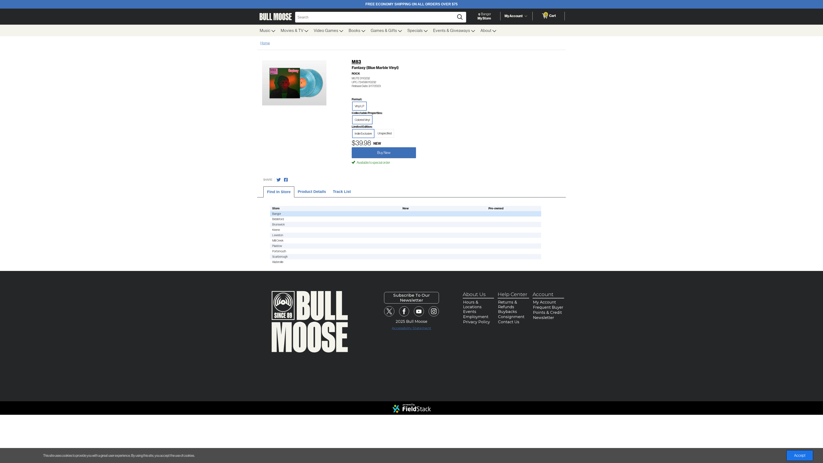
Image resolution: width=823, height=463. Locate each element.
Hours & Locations (472, 304)
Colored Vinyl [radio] (362, 120)
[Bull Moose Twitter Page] (389, 311)
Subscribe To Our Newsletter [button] (411, 298)
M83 (356, 62)
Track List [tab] (342, 191)
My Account (514, 16)
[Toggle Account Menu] (525, 16)
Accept (799, 455)
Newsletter (543, 317)
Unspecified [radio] (385, 133)
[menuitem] (267, 30)
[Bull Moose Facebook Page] (404, 311)
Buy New (383, 152)
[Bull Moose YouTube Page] (418, 311)
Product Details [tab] (312, 191)
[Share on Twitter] (278, 180)
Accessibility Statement (411, 328)
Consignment (511, 316)
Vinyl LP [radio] (359, 106)
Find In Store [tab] (279, 192)
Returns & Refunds (507, 304)
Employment (475, 316)
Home (265, 43)
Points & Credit (547, 312)
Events (469, 311)
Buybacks (507, 311)
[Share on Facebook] (286, 180)
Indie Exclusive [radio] (363, 133)
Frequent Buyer (548, 307)
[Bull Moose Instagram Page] (433, 311)
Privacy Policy (476, 322)
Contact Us (508, 322)
